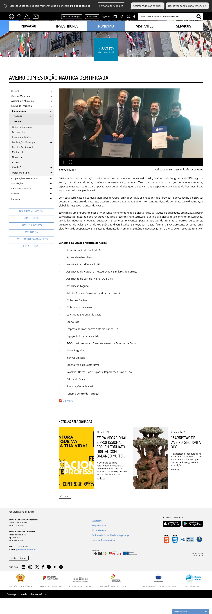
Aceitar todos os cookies (147, 6)
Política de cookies (80, 5)
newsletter (92, 16)
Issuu (49, 567)
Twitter (128, 16)
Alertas (27, 16)
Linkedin (115, 16)
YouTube (55, 568)
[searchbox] (170, 16)
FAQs (19, 16)
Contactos (35, 17)
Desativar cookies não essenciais (187, 6)
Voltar (66, 496)
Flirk (61, 567)
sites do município (71, 16)
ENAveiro (68, 400)
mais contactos (19, 558)
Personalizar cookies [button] (111, 6)
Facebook (134, 16)
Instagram (121, 16)
